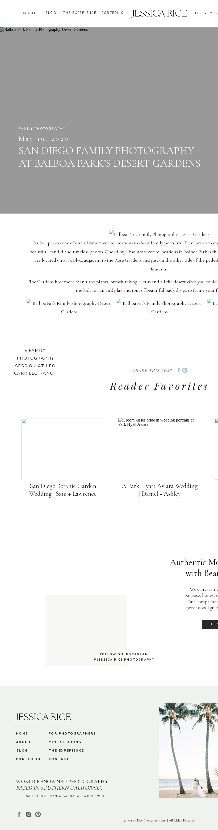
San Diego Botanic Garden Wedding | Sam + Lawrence (63, 490)
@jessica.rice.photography (124, 660)
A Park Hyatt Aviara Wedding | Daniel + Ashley (160, 490)
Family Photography (42, 129)
